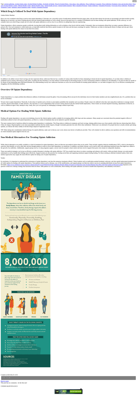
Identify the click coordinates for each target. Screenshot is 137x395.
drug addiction (81, 4)
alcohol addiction (9, 4)
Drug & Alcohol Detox (62, 4)
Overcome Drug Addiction (119, 5)
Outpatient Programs (105, 5)
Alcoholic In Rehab (48, 4)
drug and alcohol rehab (125, 4)
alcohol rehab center (21, 4)
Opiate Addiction (93, 5)
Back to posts (5, 381)
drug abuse (72, 4)
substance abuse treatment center (21, 7)
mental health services (51, 5)
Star (7, 378)
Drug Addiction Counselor (93, 4)
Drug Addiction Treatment (110, 4)
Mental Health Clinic (38, 5)
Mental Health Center (24, 5)
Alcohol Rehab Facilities (34, 4)
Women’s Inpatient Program (39, 7)
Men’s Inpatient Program (80, 5)
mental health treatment (65, 5)
